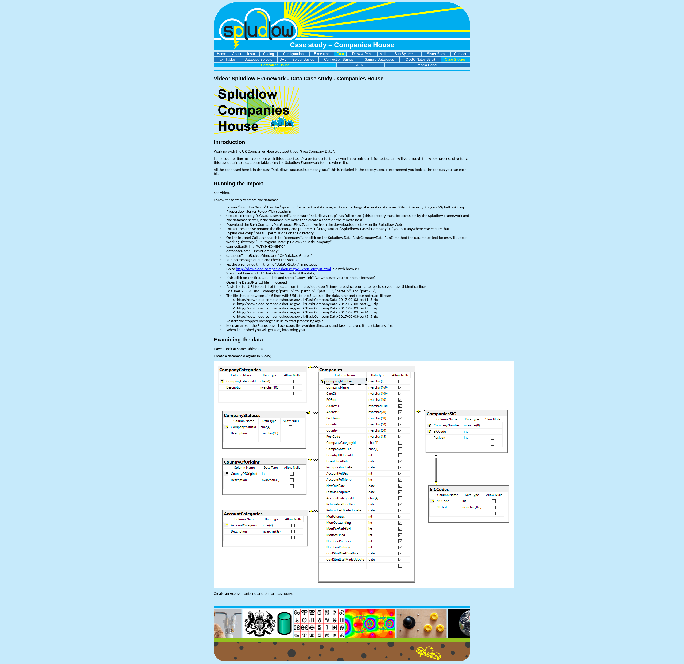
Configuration (293, 54)
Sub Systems (404, 54)
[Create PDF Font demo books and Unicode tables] (303, 636)
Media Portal (427, 65)
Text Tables (227, 59)
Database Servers (258, 59)
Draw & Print (362, 54)
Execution (321, 54)
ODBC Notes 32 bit (420, 59)
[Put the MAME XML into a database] (405, 636)
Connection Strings (338, 59)
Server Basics (303, 59)
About (236, 54)
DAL (282, 59)
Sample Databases (379, 59)
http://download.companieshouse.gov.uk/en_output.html (283, 269)
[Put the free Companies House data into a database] (251, 636)
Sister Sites (436, 54)
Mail (383, 54)
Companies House (275, 65)
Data (340, 54)
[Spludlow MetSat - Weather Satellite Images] (457, 636)
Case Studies (455, 59)
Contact (460, 54)
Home (221, 54)
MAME (360, 65)
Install (251, 54)
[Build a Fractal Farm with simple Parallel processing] (354, 636)
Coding (268, 54)
